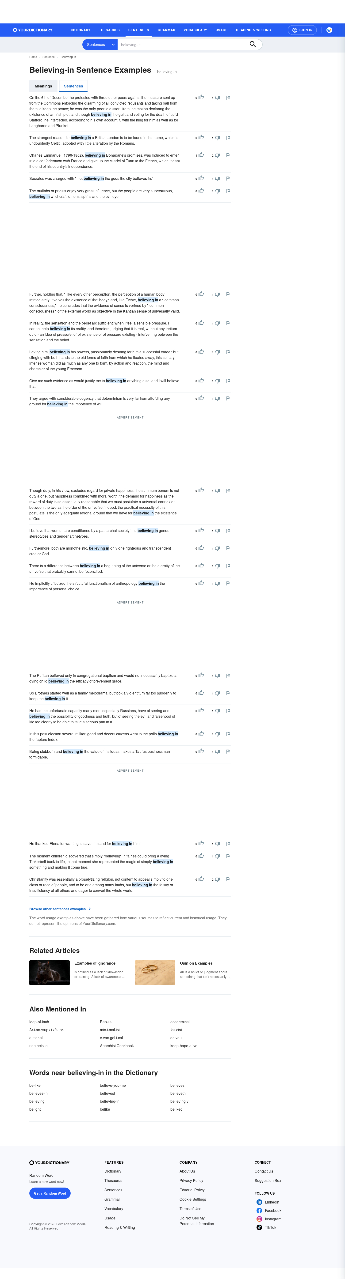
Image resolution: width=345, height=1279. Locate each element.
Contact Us (264, 1171)
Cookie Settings (193, 1199)
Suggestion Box (268, 1180)
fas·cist (176, 1029)
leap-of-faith (39, 1021)
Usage (109, 1218)
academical (180, 1021)
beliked (176, 1109)
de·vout (176, 1037)
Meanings (43, 86)
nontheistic (38, 1045)
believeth (178, 1093)
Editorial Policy (192, 1189)
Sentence (48, 57)
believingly (179, 1101)
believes (177, 1085)
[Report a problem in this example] (228, 97)
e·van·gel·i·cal (111, 1037)
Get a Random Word (50, 1193)
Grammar (112, 1199)
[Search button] (255, 44)
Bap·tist (106, 1021)
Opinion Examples (196, 963)
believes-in (38, 1093)
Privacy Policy (191, 1180)
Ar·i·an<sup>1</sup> (46, 1029)
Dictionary (112, 1171)
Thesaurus (113, 1180)
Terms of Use (190, 1208)
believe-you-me (113, 1085)
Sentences (96, 44)
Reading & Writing (119, 1227)
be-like (35, 1085)
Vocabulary (113, 1208)
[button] (302, 30)
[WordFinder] (329, 30)
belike (105, 1109)
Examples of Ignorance (94, 963)
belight (35, 1109)
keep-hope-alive (183, 1045)
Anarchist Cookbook (117, 1045)
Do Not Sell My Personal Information (197, 1220)
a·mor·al (36, 1037)
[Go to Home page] (33, 30)
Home (33, 57)
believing (37, 1101)
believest (107, 1093)
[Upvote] (201, 98)
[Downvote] (217, 98)
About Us (187, 1171)
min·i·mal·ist (110, 1029)
